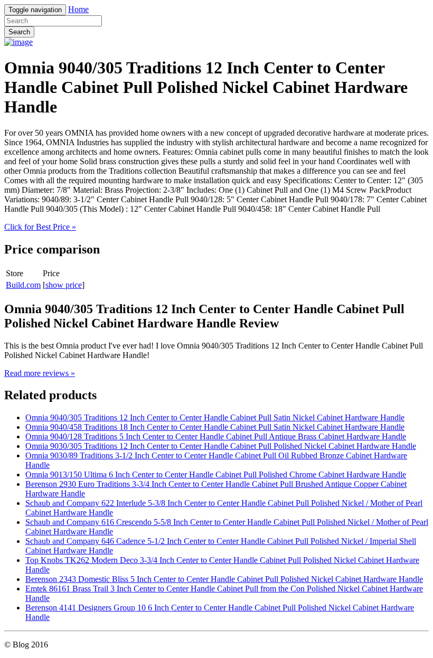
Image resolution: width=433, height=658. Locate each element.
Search (19, 32)
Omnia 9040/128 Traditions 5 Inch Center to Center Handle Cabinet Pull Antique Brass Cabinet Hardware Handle (215, 436)
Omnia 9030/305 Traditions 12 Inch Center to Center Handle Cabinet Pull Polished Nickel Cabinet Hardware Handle (220, 445)
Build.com (23, 284)
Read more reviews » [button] (39, 373)
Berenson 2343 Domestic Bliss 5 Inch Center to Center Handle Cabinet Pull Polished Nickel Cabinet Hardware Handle (224, 579)
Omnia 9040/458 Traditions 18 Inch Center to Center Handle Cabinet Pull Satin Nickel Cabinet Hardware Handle (214, 426)
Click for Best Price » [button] (40, 226)
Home (78, 9)
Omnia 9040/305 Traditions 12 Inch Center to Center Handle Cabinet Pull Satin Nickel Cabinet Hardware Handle (214, 417)
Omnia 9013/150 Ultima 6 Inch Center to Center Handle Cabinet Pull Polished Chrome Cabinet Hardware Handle (215, 474)
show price (63, 284)
